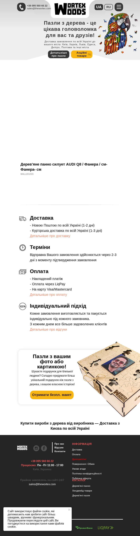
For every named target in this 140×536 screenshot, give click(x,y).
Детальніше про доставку (50, 236)
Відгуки (59, 447)
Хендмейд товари (82, 490)
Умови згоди (79, 468)
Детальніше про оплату (48, 295)
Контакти (59, 451)
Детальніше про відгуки (48, 329)
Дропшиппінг (79, 459)
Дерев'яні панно (81, 485)
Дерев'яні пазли (81, 495)
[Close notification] (69, 510)
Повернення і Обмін (83, 464)
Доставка (77, 449)
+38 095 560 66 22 (37, 5)
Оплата (76, 454)
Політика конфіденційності (87, 473)
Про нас (59, 443)
